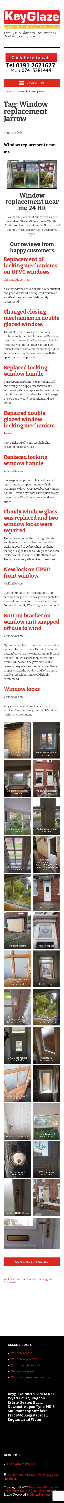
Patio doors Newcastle (26, 1365)
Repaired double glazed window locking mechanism (29, 419)
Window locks (22, 689)
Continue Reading (32, 1262)
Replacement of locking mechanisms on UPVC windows (30, 265)
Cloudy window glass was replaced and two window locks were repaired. (31, 521)
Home (7, 91)
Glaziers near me (22, 1371)
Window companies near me (30, 1377)
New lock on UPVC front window (27, 572)
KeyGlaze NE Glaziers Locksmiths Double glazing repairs (31, 1489)
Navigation (35, 83)
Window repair (21, 1353)
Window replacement (26, 1359)
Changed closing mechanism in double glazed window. (32, 318)
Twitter (8, 433)
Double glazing (46, 984)
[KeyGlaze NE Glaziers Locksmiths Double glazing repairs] (32, 26)
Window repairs (46, 946)
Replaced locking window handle (25, 371)
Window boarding (17, 946)
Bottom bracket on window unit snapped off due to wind (31, 622)
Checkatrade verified (17, 279)
